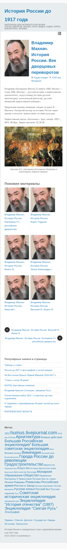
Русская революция (44, 486)
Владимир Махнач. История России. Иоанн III (15, 266)
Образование (14, 475)
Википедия (31, 452)
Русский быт (42, 489)
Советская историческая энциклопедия (30, 494)
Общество (31, 475)
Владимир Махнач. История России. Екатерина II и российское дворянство (15, 221)
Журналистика (11, 468)
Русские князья (24, 489)
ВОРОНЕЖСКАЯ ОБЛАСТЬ (18, 411)
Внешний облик (48, 453)
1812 (7, 433)
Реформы (19, 482)
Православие (25, 479)
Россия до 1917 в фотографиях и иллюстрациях (28, 370)
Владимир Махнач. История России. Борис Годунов (41, 218)
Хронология (22, 524)
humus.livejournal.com (33, 432)
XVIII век (56, 77)
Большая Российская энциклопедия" (24, 443)
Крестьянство (20, 472)
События (18, 520)
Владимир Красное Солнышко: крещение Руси (28, 390)
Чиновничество (12, 501)
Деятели (28, 520)
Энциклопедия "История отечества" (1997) (29, 502)
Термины (9, 520)
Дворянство (49, 465)
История (34, 468)
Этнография (12, 511)
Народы (51, 520)
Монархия (36, 81)
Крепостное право (47, 468)
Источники (10, 524)
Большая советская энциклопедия (27, 446)
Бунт (52, 449)
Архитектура (28, 436)
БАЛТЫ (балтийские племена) (19, 385)
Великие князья (13, 453)
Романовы (33, 482)
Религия (9, 482)
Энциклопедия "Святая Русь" (31, 508)
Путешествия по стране (44, 479)
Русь (17, 493)
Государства (40, 520)
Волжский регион (12, 457)
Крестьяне (9, 472)
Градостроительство (24, 464)
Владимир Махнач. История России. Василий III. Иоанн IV (42, 306)
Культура (31, 472)
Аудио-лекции (41, 77)
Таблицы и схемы (13, 365)
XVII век (11, 437)
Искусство (23, 468)
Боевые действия (51, 437)
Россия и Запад (24, 485)
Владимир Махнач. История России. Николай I (15, 306)
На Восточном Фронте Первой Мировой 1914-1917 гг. (30, 375)
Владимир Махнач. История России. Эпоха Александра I (41, 266)
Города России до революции (29, 458)
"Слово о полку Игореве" (17, 380)
